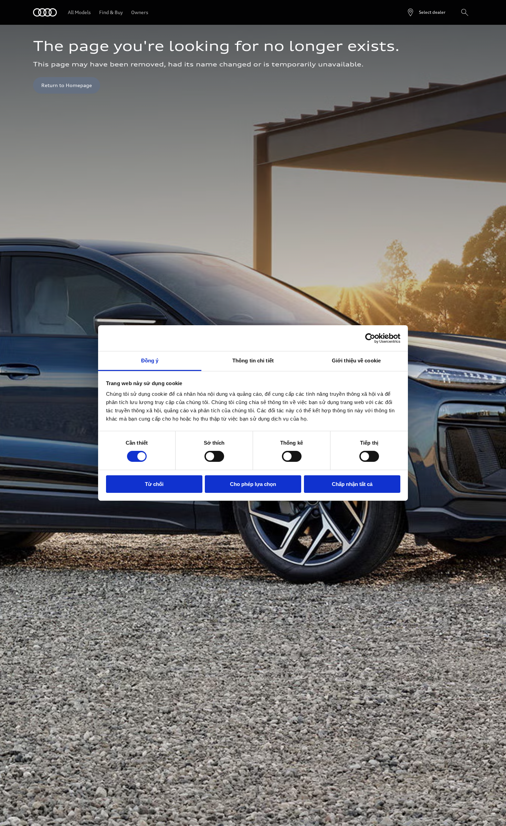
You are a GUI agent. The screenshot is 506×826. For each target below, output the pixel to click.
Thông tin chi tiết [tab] (253, 360)
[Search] (464, 12)
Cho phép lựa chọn (253, 484)
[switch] (214, 456)
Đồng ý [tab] (150, 360)
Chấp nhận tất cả (352, 484)
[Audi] (45, 12)
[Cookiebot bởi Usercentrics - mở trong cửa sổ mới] (370, 338)
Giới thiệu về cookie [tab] (356, 360)
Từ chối (154, 484)
